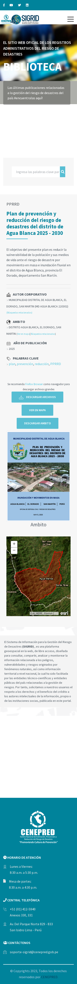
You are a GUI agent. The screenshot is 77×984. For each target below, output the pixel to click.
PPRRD (55, 364)
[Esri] (65, 612)
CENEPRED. (49, 977)
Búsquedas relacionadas (43, 333)
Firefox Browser (34, 384)
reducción (42, 364)
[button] (70, 19)
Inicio (8, 111)
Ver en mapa (23, 333)
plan (12, 364)
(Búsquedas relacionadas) (19, 312)
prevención (25, 364)
